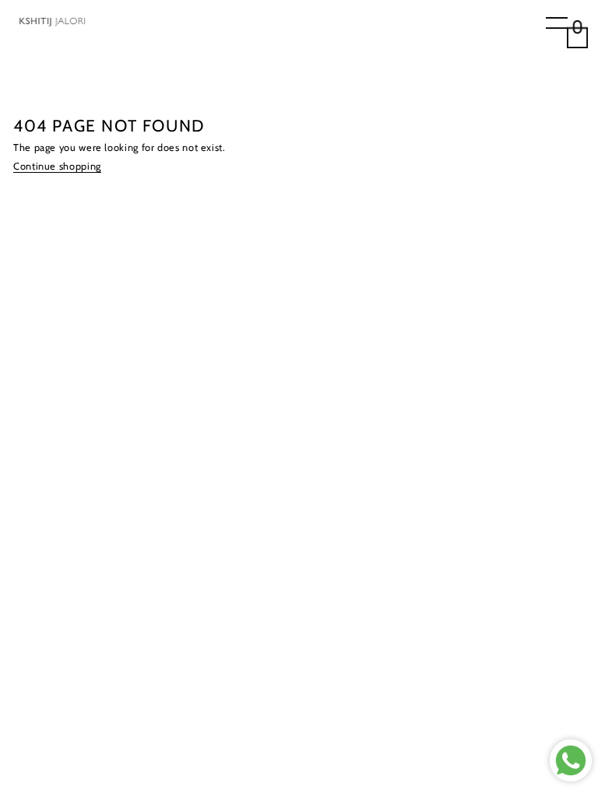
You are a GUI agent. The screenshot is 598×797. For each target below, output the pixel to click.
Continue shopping (57, 166)
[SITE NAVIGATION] (557, 24)
